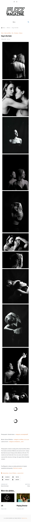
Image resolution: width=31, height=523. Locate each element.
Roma (28, 486)
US (2, 506)
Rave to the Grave (5, 486)
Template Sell (24, 518)
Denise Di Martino (12, 473)
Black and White (8, 33)
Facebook (7, 477)
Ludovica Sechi (20, 473)
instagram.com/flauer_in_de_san (21, 439)
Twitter (17, 477)
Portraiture (16, 33)
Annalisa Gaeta (6, 473)
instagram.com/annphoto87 (22, 434)
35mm (2, 33)
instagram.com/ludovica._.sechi (16, 441)
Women (20, 33)
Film (12, 33)
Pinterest (7, 479)
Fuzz (9, 39)
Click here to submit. (17, 468)
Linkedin (17, 479)
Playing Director (22, 506)
